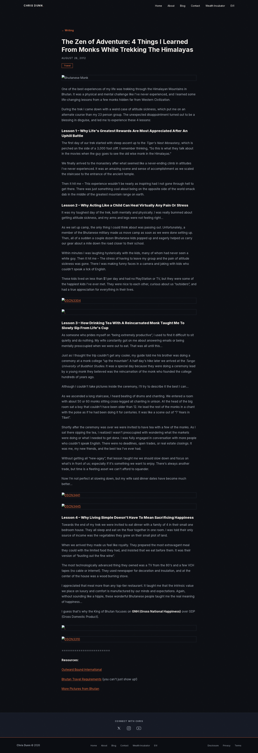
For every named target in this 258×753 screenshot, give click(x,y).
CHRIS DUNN (34, 5)
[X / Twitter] (119, 728)
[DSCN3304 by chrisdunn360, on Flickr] (129, 301)
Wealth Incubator (215, 5)
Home (158, 5)
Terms (238, 745)
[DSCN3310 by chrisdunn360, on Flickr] (129, 639)
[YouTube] (139, 728)
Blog (182, 5)
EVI (232, 5)
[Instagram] (129, 728)
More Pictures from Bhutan (80, 688)
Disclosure (213, 745)
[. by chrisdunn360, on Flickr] (129, 312)
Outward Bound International (82, 669)
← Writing (68, 30)
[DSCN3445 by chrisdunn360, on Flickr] (129, 506)
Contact (195, 5)
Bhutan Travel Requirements (81, 679)
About (171, 5)
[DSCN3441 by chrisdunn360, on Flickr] (129, 495)
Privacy (226, 745)
